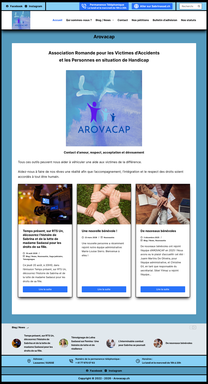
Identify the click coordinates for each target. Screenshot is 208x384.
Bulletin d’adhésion (165, 20)
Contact (123, 20)
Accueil (57, 20)
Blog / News (103, 20)
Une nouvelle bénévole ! (99, 231)
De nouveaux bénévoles (158, 231)
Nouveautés (43, 256)
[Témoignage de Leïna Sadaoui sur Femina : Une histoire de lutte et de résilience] (63, 343)
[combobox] (188, 6)
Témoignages (29, 259)
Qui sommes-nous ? (79, 20)
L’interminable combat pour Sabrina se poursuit (131, 343)
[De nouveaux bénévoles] (163, 204)
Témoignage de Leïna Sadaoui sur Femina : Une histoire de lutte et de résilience (85, 343)
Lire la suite (48, 290)
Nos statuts (188, 20)
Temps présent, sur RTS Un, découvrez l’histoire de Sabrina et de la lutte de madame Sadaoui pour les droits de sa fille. (43, 239)
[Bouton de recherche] (199, 6)
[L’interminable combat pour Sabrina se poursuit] (110, 343)
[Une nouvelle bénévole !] (104, 204)
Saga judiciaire (55, 256)
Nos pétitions (140, 20)
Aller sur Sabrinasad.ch (155, 6)
